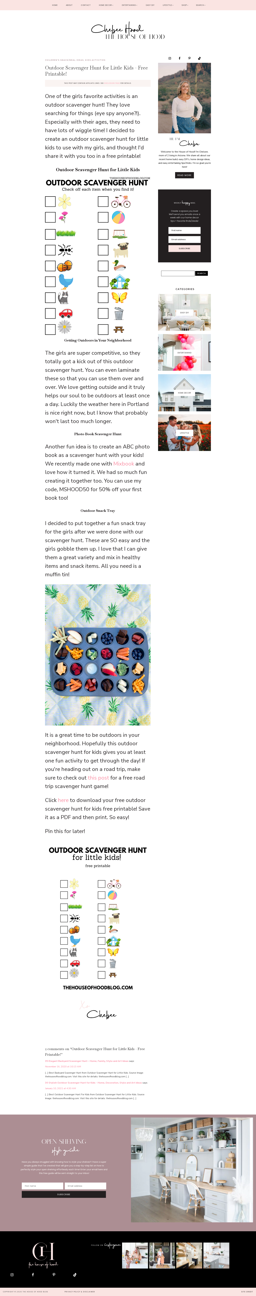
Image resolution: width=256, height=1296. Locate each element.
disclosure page (112, 83)
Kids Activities (95, 60)
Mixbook (123, 463)
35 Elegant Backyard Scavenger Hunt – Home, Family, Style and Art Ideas (87, 1061)
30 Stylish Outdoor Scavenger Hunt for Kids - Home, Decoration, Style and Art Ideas (93, 1082)
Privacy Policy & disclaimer (80, 1292)
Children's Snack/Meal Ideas (64, 60)
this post (98, 777)
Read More (184, 175)
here (63, 800)
